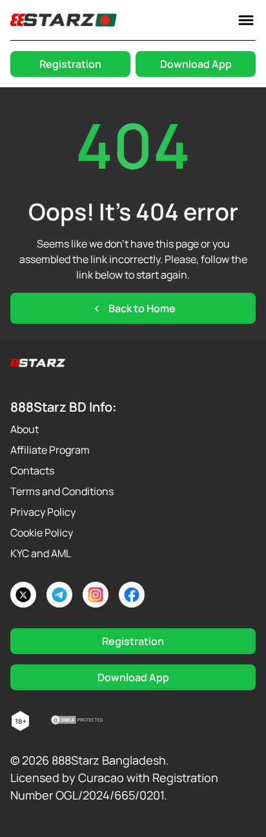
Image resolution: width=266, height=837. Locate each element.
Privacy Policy (43, 512)
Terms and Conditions (62, 491)
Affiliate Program (50, 450)
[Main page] (63, 20)
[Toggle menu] (246, 20)
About (24, 429)
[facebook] (132, 595)
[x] (23, 595)
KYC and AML (40, 553)
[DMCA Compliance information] (78, 721)
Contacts (32, 470)
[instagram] (95, 595)
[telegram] (59, 595)
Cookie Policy (41, 532)
